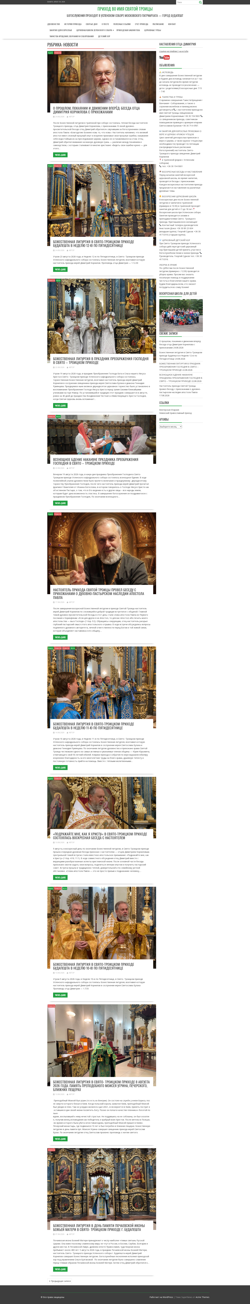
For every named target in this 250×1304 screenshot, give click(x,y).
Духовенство (53, 24)
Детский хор (104, 36)
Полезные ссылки (122, 24)
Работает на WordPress (161, 1297)
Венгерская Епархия (169, 409)
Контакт (172, 24)
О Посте (105, 24)
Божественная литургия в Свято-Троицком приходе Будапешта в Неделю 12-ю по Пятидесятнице (93, 243)
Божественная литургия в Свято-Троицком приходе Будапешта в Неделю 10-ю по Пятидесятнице (93, 966)
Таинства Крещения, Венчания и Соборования (71, 36)
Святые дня (91, 24)
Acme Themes (202, 1297)
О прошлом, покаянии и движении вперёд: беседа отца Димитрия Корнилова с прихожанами (96, 109)
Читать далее (60, 154)
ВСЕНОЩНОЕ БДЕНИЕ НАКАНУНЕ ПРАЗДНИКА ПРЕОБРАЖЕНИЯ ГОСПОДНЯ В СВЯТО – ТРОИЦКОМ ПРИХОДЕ (95, 461)
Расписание (158, 24)
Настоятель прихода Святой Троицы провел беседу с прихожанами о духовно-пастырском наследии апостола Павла (98, 593)
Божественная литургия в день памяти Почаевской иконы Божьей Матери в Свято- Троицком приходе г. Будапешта (99, 1227)
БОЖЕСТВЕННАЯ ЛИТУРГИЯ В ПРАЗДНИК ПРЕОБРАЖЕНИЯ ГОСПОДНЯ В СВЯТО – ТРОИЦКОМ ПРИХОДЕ (101, 360)
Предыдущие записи (61, 1281)
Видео (50, 166)
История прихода (72, 24)
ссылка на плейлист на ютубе (173, 51)
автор (72, 116)
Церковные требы (152, 30)
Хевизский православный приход (175, 413)
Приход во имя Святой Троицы (125, 9)
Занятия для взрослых (60, 30)
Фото (65, 166)
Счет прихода (141, 24)
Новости (57, 53)
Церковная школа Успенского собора (94, 30)
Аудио (50, 53)
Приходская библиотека (128, 30)
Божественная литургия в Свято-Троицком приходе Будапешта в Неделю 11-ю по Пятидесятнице (93, 725)
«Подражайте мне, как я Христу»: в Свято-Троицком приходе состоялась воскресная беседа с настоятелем (100, 835)
